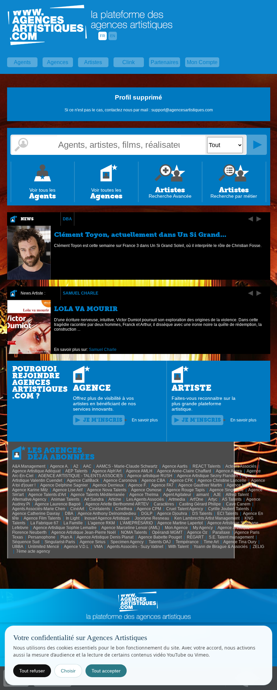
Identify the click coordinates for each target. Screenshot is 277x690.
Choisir (68, 670)
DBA (67, 219)
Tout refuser (32, 670)
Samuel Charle (80, 293)
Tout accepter (106, 670)
